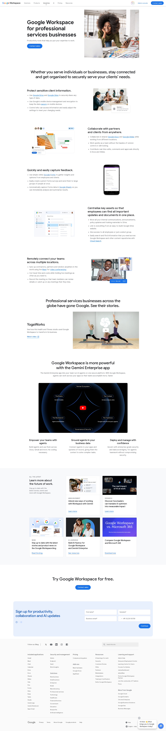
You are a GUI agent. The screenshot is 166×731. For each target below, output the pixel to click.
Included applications (36, 655)
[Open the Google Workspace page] (11, 3)
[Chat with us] (161, 726)
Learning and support (126, 655)
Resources (69, 3)
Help (80, 722)
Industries (46, 3)
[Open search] (133, 3)
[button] (161, 726)
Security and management (60, 655)
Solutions (27, 3)
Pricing (60, 3)
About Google (58, 722)
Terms (48, 722)
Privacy (41, 722)
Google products (71, 722)
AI (53, 3)
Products (37, 3)
